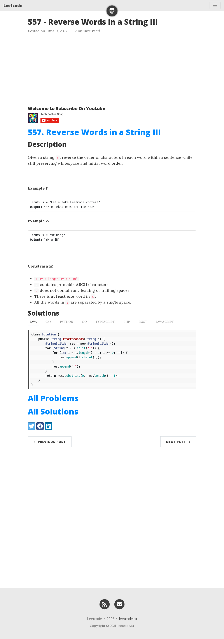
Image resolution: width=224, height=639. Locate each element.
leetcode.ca (128, 618)
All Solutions (53, 411)
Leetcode (13, 5)
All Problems (53, 398)
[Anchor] (163, 21)
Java (33, 322)
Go (84, 322)
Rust (143, 322)
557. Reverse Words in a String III (94, 132)
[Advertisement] (112, 68)
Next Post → (178, 442)
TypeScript (105, 322)
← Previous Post (49, 442)
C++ (48, 322)
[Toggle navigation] (215, 5)
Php (127, 322)
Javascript (165, 322)
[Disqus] (112, 516)
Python (66, 322)
